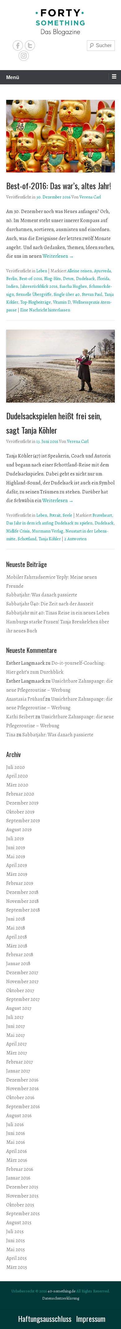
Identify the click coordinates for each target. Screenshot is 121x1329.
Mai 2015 (15, 1249)
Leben (41, 271)
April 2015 (16, 1258)
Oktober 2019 (20, 812)
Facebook (18, 45)
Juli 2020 (15, 767)
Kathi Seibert (20, 716)
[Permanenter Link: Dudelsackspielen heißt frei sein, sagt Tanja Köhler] (60, 366)
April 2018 (16, 937)
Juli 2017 (15, 1017)
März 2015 (16, 1267)
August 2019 (19, 829)
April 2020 (17, 776)
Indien (12, 286)
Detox (68, 279)
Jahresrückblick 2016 (38, 286)
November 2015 (22, 1196)
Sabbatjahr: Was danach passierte (41, 594)
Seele (67, 515)
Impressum (90, 1318)
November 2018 (22, 901)
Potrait (54, 515)
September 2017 (23, 999)
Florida (103, 279)
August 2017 (18, 1008)
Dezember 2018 (22, 892)
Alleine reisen (79, 271)
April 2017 (16, 1044)
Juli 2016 (15, 1124)
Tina (11, 734)
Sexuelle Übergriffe (34, 294)
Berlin (11, 279)
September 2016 (23, 1106)
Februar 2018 (19, 954)
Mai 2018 (15, 928)
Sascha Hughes (73, 286)
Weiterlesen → (58, 256)
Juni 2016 (15, 1133)
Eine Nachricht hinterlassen (45, 310)
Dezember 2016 (22, 1080)
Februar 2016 (19, 1169)
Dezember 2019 (22, 803)
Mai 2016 (15, 1142)
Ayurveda (102, 271)
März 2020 (17, 785)
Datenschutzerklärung (60, 1298)
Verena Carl (90, 197)
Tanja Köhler (49, 539)
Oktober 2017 (20, 990)
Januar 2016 (18, 1178)
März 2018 (16, 946)
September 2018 (23, 910)
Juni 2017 (15, 1026)
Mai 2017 (15, 1035)
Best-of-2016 (30, 279)
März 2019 (16, 874)
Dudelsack (85, 279)
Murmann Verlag (47, 531)
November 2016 (22, 1088)
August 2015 (18, 1222)
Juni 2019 (15, 847)
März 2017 (16, 1053)
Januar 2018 (18, 963)
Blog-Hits (52, 279)
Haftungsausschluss (44, 1318)
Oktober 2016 (20, 1097)
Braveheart (102, 515)
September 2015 (23, 1213)
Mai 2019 (15, 856)
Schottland (27, 539)
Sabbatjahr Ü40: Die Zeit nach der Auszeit (49, 603)
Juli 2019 (15, 838)
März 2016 (16, 1160)
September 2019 (23, 820)
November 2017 (22, 981)
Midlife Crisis (18, 531)
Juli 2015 (15, 1231)
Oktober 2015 (20, 1205)
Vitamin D (61, 302)
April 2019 (16, 865)
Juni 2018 (15, 919)
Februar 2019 (19, 883)
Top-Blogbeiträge (35, 302)
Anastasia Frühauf (25, 699)
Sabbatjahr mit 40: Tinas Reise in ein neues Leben (57, 612)
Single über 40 (67, 294)
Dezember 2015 (22, 1187)
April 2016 (16, 1151)
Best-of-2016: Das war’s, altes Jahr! (58, 186)
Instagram (24, 56)
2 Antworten (75, 539)
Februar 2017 (19, 1062)
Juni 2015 (15, 1240)
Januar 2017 (18, 1071)
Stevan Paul (92, 294)
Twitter (30, 45)
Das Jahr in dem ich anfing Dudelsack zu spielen (49, 523)
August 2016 (19, 1115)
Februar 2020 (20, 794)
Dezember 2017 (22, 972)
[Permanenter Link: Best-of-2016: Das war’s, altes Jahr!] (60, 136)
